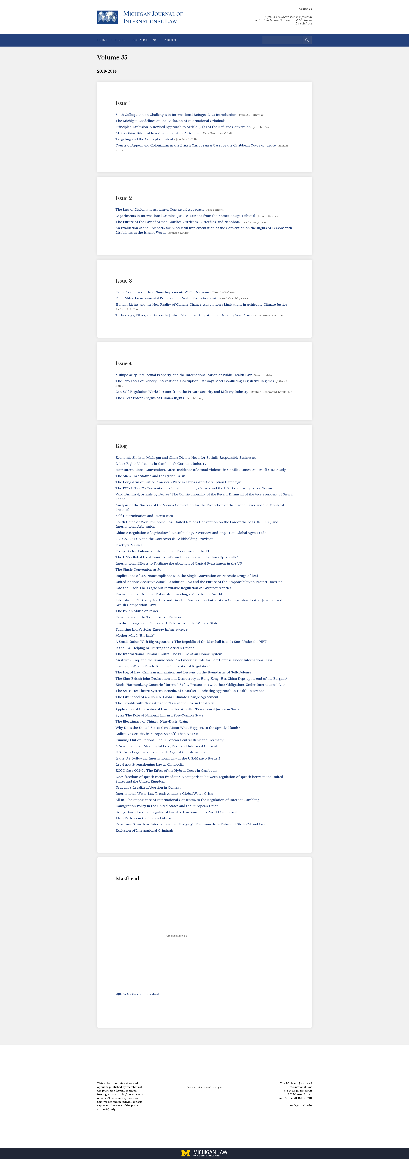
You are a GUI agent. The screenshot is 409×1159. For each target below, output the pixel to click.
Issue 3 (124, 281)
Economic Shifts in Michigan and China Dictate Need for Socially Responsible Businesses (186, 457)
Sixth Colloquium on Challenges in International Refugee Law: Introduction (176, 115)
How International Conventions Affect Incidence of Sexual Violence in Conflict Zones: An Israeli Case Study (201, 470)
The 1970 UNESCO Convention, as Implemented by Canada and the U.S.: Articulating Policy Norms (194, 488)
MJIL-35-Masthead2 (128, 994)
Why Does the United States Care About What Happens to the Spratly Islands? (178, 728)
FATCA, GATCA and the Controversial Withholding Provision (164, 539)
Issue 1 (123, 103)
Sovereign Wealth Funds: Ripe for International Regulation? (163, 666)
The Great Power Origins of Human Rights (150, 398)
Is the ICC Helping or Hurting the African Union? (155, 648)
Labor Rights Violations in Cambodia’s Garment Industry (161, 464)
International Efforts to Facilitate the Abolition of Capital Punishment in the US (179, 563)
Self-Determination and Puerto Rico (144, 516)
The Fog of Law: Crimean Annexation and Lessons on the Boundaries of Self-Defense (183, 672)
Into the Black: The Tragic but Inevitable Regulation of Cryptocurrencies (173, 588)
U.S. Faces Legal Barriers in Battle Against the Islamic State (162, 752)
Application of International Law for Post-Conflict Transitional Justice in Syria (177, 709)
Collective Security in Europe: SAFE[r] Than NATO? (157, 734)
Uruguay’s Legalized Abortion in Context (148, 787)
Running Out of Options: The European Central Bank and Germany (170, 740)
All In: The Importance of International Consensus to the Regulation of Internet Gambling (187, 800)
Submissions (144, 40)
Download (152, 994)
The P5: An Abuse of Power (137, 611)
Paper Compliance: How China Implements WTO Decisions (162, 292)
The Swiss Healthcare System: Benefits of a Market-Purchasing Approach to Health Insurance (190, 691)
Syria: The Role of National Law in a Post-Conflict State (159, 715)
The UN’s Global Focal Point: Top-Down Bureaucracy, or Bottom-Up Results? (177, 557)
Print (102, 40)
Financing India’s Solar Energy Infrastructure (152, 629)
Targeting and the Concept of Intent (144, 139)
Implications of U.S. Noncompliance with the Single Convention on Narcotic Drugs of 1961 (187, 576)
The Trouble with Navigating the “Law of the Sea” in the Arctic (165, 703)
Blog (120, 40)
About (170, 40)
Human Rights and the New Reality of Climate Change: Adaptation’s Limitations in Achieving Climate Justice (201, 304)
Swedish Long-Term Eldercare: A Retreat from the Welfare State (167, 623)
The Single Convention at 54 (138, 569)
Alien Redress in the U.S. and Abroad (145, 818)
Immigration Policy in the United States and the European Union (167, 806)
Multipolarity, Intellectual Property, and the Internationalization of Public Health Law (183, 375)
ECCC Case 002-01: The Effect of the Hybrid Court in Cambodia (166, 770)
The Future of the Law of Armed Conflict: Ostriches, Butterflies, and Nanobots (178, 222)
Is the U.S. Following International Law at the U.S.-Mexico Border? (168, 758)
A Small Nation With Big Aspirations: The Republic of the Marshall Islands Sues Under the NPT (191, 642)
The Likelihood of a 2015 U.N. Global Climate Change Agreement (167, 697)
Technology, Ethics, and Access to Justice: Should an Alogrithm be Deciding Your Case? (184, 315)
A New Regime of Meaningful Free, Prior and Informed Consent (166, 746)
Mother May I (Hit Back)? (136, 635)
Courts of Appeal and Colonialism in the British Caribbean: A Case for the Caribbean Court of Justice (196, 145)
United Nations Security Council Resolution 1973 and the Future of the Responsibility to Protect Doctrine (199, 582)
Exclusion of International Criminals (144, 830)
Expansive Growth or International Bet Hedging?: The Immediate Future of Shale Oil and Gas (190, 824)
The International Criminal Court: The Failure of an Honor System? (170, 654)
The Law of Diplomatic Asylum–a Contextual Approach (160, 209)
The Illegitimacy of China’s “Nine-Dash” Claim (152, 721)
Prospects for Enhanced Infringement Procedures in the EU (163, 551)
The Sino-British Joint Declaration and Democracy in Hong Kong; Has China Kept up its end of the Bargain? (201, 678)
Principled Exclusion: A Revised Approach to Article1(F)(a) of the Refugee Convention (183, 127)
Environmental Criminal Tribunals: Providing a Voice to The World (169, 594)
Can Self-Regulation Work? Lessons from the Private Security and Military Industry (182, 392)
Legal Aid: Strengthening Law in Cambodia (150, 764)
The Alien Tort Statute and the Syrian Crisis (150, 476)
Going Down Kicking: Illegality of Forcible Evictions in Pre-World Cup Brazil (176, 812)
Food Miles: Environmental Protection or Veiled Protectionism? (166, 298)
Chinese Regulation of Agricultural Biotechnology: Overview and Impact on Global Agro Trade (191, 533)
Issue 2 (124, 198)
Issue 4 (124, 363)
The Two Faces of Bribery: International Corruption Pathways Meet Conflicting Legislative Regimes (195, 381)
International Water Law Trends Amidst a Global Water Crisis (164, 793)
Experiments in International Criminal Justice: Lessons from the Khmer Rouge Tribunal (185, 216)
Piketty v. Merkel (129, 545)
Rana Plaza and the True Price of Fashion (148, 617)
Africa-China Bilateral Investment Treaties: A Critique (158, 133)
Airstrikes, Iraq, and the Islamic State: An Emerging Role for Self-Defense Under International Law (194, 660)
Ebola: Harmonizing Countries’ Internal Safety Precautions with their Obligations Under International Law (200, 685)
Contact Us (305, 9)
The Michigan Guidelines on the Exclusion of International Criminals (170, 121)
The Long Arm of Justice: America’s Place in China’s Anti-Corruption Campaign (178, 482)
